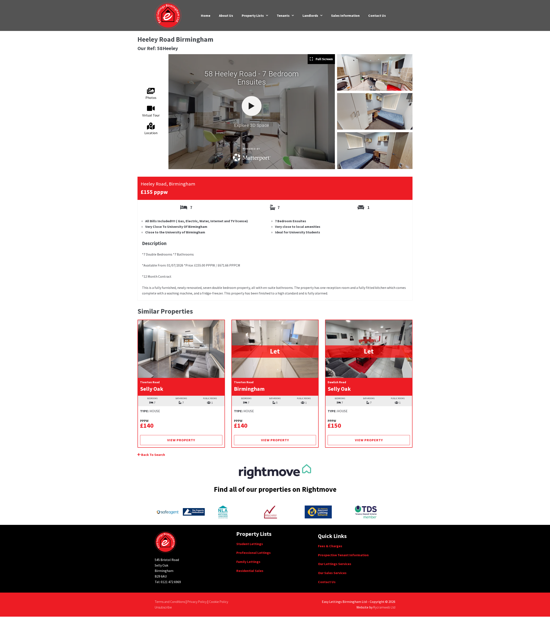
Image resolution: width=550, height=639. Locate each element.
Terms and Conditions (170, 601)
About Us (226, 15)
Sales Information (345, 15)
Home (205, 15)
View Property (181, 440)
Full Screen (324, 59)
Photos (150, 97)
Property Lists (253, 15)
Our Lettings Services (334, 564)
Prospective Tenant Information (343, 555)
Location (150, 133)
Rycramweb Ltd (384, 607)
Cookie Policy (218, 601)
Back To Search (153, 454)
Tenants (283, 15)
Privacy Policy (197, 601)
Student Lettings (249, 544)
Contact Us (377, 15)
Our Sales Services (332, 573)
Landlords (310, 15)
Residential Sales (249, 571)
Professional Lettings (253, 552)
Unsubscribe (163, 607)
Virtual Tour (151, 115)
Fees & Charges (330, 546)
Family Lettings (248, 561)
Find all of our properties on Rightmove (275, 489)
